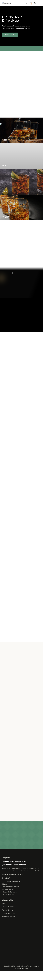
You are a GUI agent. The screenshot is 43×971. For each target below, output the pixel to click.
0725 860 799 (8, 895)
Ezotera (19, 874)
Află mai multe (10, 35)
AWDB (26, 968)
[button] (40, 3)
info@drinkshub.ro (10, 892)
